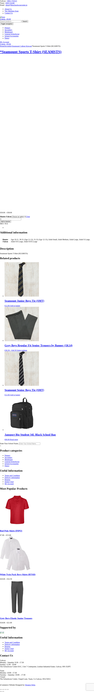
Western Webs (30, 685)
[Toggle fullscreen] (3, 689)
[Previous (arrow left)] (1, 691)
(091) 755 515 (5, 669)
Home (2, 46)
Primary (7, 28)
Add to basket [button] (15, 306)
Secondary (8, 30)
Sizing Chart (9, 482)
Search (25, 21)
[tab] (49, 228)
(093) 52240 (10, 3)
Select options (22, 350)
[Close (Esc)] (8, 689)
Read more (14, 439)
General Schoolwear (12, 34)
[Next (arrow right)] (3, 691)
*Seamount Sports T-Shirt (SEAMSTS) (30, 52)
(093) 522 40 (4, 681)
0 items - (5, 19)
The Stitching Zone (12, 11)
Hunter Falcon (5, 217)
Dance (7, 38)
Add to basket (5, 221)
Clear (28, 217)
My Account (4, 42)
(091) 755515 (12, 1)
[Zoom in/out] (1, 689)
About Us (8, 9)
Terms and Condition (12, 476)
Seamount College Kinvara (22, 46)
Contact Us (9, 13)
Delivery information (12, 478)
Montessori (9, 32)
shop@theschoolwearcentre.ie (16, 5)
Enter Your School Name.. (9, 444)
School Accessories (12, 36)
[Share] (5, 689)
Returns (7, 480)
